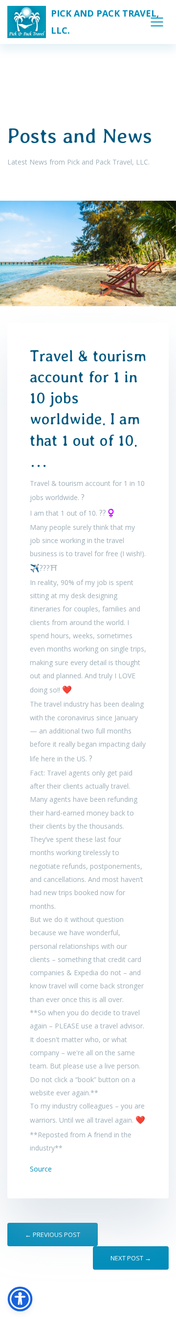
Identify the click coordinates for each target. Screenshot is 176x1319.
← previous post (52, 1234)
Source (41, 1168)
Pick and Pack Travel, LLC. (105, 21)
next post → (130, 1258)
